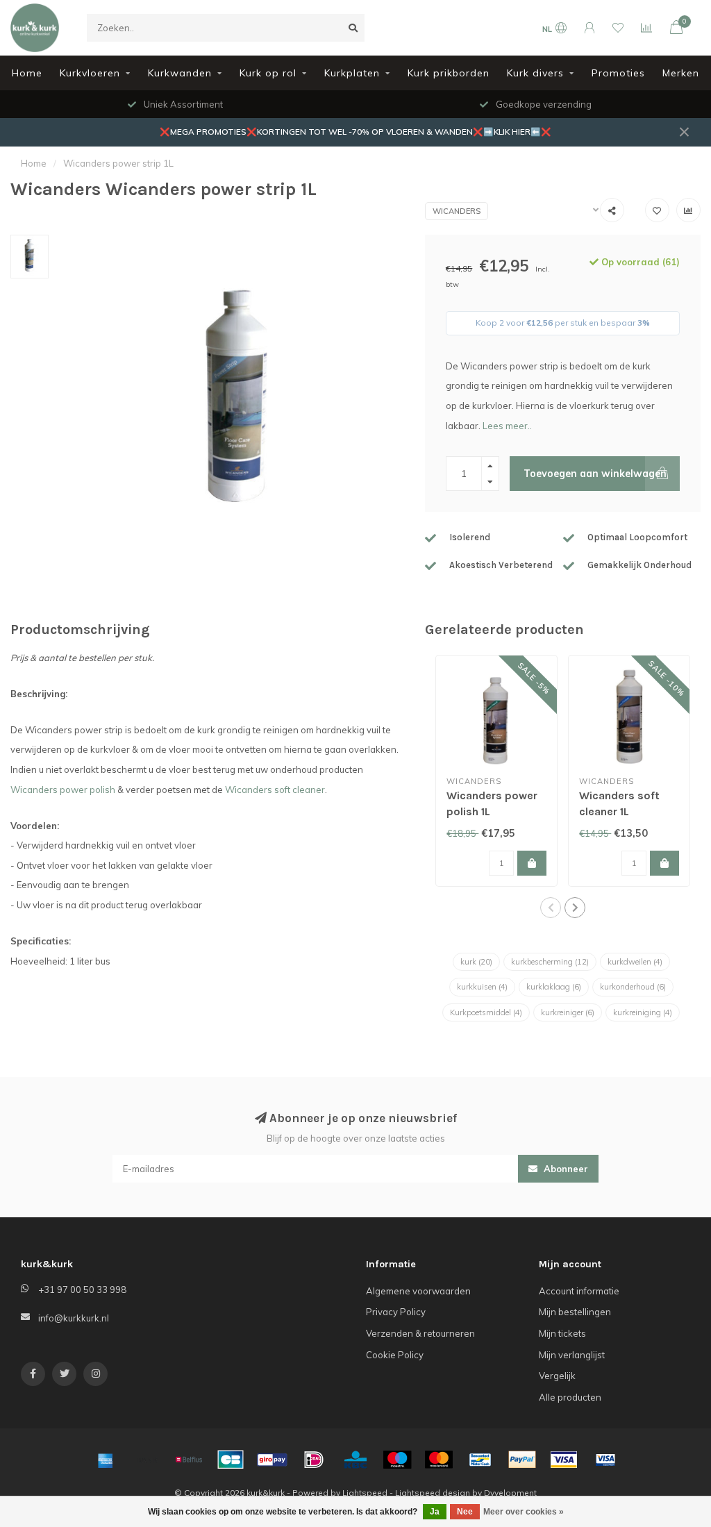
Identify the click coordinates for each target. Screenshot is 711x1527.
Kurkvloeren (90, 73)
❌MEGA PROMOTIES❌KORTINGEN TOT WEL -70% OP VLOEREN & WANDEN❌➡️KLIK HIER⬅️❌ (355, 131)
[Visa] (563, 1459)
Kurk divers (535, 73)
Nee (465, 1512)
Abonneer (564, 1168)
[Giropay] (272, 1459)
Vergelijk (557, 1375)
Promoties (618, 73)
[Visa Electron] (605, 1459)
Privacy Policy (396, 1311)
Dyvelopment (510, 1492)
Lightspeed (364, 1492)
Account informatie (579, 1290)
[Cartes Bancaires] (230, 1459)
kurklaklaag (553, 987)
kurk (476, 962)
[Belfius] (189, 1459)
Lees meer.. (507, 425)
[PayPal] (522, 1459)
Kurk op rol (268, 73)
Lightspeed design (432, 1492)
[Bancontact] (480, 1459)
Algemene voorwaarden (418, 1290)
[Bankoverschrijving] (147, 1459)
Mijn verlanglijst (572, 1354)
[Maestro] (397, 1459)
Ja (435, 1512)
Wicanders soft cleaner (275, 789)
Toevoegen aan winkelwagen (595, 473)
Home (27, 73)
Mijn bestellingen (575, 1311)
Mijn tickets (562, 1333)
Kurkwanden (180, 73)
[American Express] (105, 1459)
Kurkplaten (352, 73)
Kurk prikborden (449, 73)
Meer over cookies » (523, 1512)
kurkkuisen (482, 987)
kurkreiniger (567, 1012)
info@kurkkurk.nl (73, 1318)
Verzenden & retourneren (420, 1333)
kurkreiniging (642, 1012)
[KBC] (355, 1459)
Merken (680, 73)
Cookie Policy (395, 1354)
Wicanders (456, 211)
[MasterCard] (438, 1459)
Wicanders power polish (62, 789)
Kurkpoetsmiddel (486, 1012)
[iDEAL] (313, 1459)
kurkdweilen (635, 962)
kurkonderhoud (633, 987)
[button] (550, 907)
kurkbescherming (550, 962)
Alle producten (570, 1397)
